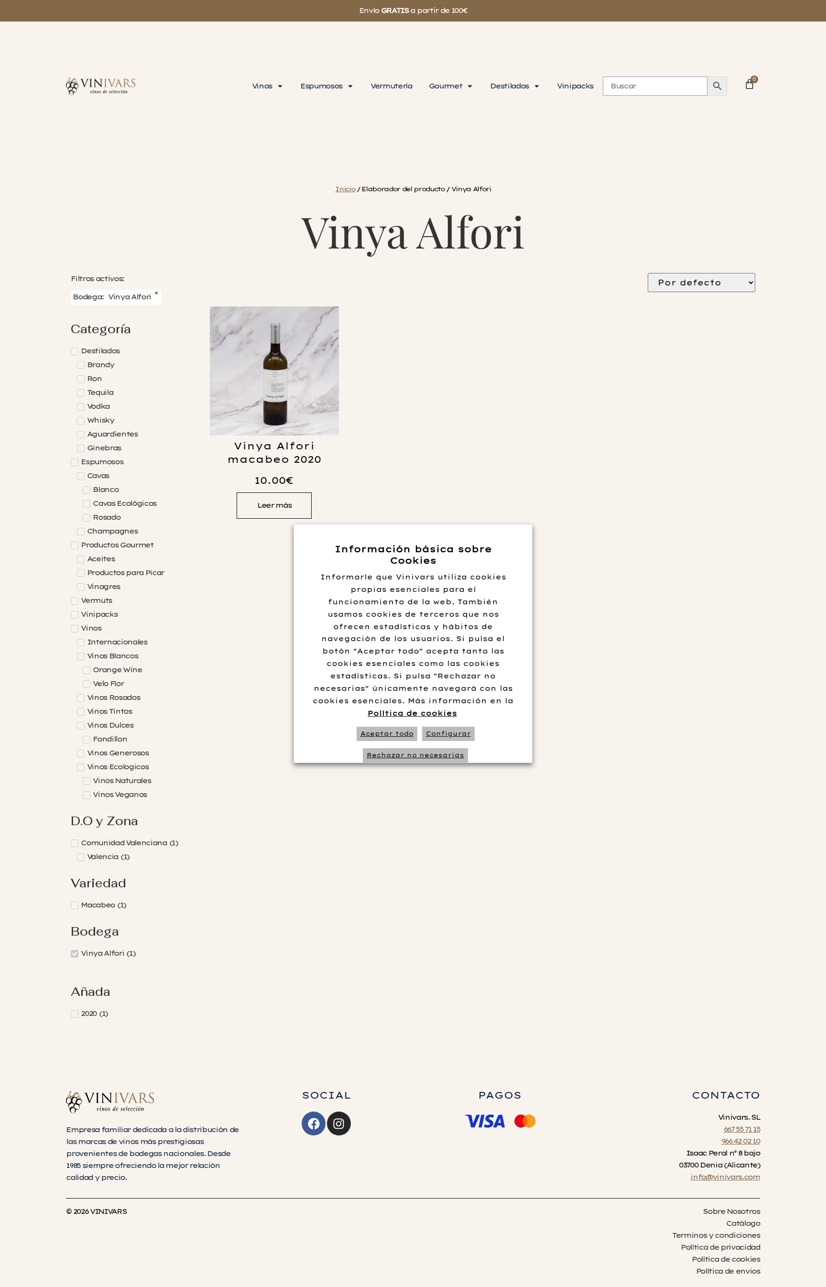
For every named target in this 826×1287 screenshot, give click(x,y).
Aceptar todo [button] (386, 733)
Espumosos (321, 86)
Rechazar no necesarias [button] (415, 755)
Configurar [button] (448, 733)
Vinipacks (575, 86)
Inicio (345, 189)
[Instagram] (339, 1123)
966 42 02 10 (740, 1141)
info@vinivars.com (725, 1177)
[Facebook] (314, 1123)
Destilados (509, 86)
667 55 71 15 (742, 1129)
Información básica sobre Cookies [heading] (413, 555)
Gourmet (445, 86)
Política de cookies (412, 713)
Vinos (262, 86)
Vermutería (391, 86)
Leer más (274, 505)
